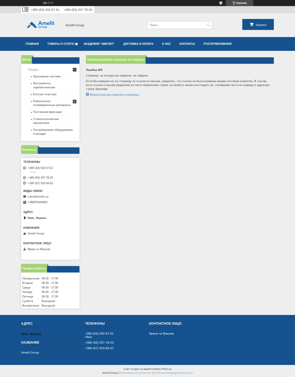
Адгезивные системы (47, 76)
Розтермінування (218, 43)
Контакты (187, 43)
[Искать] (208, 25)
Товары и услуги (60, 43)
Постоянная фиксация (47, 112)
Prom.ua (166, 369)
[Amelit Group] (40, 25)
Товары (33, 69)
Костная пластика (44, 94)
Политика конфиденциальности (173, 372)
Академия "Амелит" (99, 43)
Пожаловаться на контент (136, 372)
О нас (166, 43)
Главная (32, 43)
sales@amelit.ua (37, 196)
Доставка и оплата (138, 43)
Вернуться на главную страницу (114, 94)
